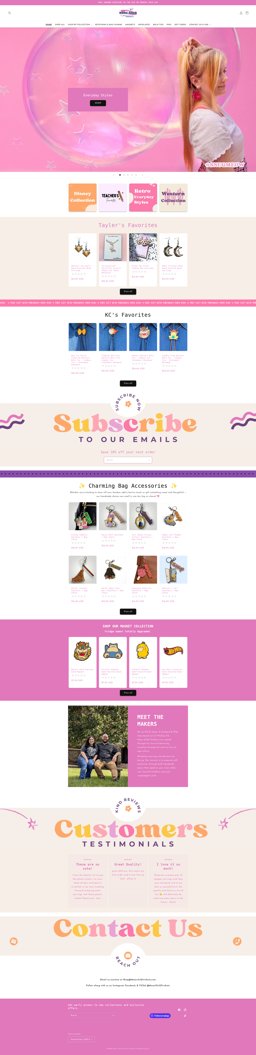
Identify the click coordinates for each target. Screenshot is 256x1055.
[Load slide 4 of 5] (132, 175)
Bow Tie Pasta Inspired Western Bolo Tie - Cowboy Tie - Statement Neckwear (81, 360)
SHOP (98, 103)
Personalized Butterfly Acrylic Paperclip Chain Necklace (111, 269)
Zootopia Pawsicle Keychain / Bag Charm (141, 590)
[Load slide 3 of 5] (128, 175)
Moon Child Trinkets (120, 1049)
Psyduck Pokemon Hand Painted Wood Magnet (141, 671)
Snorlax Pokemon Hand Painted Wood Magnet (111, 671)
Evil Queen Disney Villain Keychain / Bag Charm (142, 537)
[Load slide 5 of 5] (136, 175)
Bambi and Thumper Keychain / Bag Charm (172, 537)
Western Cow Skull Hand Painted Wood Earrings (81, 268)
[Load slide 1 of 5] (120, 175)
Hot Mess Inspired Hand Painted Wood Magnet (172, 671)
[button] (10, 13)
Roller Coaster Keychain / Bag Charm (79, 590)
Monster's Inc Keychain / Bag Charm (170, 590)
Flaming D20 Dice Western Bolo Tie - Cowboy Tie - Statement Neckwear (112, 359)
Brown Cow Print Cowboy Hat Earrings (143, 267)
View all (128, 292)
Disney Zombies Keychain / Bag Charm (79, 537)
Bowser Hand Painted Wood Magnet (82, 670)
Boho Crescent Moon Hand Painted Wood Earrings (172, 268)
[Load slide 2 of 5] (124, 175)
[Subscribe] (149, 460)
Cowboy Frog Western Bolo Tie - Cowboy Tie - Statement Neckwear (173, 359)
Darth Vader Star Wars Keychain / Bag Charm (112, 590)
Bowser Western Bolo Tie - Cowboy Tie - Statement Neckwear (143, 358)
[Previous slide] (113, 175)
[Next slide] (142, 175)
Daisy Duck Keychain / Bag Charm (112, 536)
